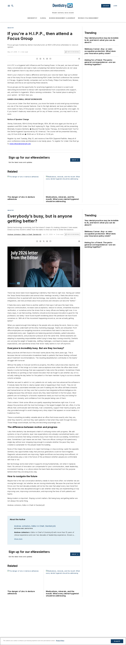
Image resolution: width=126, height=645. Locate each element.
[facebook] (37, 59)
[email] (50, 59)
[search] (12, 5)
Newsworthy (32, 18)
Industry (10, 27)
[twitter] (44, 59)
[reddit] (47, 59)
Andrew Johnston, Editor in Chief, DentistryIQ (24, 234)
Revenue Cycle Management (88, 18)
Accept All (117, 641)
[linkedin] (40, 59)
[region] (63, 641)
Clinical (43, 18)
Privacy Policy (60, 640)
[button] (8, 5)
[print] (79, 59)
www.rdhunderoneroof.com (20, 144)
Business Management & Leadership (62, 18)
